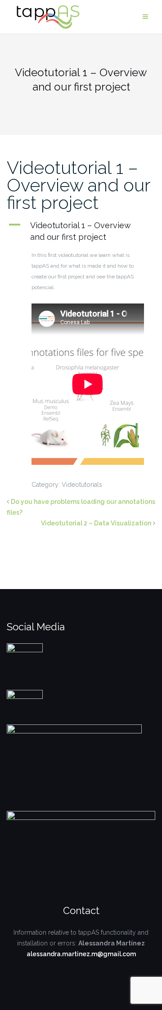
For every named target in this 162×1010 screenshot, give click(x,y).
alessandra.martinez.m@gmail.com (81, 954)
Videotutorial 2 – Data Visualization (96, 523)
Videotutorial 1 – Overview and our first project (78, 185)
